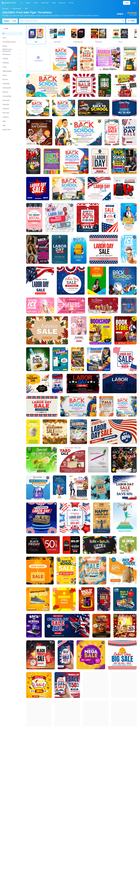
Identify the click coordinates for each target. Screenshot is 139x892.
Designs (6, 21)
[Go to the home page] (8, 3)
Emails (14, 21)
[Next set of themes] (137, 35)
